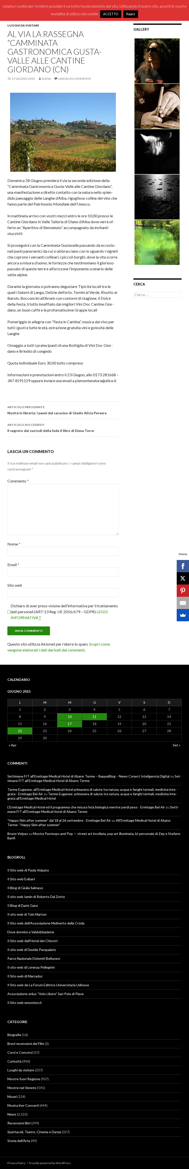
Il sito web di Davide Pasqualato (31, 950)
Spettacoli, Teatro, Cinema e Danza (34, 1132)
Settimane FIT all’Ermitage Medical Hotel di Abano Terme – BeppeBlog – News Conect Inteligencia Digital (88, 776)
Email (13, 564)
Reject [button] (130, 14)
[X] (183, 578)
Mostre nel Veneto (21, 1088)
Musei (12, 1096)
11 (94, 716)
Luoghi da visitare (23, 25)
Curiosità (14, 1061)
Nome (13, 544)
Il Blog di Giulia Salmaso (25, 888)
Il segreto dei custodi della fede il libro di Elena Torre (50, 428)
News (11, 1114)
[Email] (183, 603)
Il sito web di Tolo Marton (27, 914)
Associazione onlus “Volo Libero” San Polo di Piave (45, 994)
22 (20, 731)
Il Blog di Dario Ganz (22, 905)
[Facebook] (183, 566)
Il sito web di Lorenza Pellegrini (31, 967)
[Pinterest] (183, 590)
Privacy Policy (16, 1163)
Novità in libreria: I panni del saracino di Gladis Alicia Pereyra (57, 410)
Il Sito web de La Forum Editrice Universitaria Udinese (48, 985)
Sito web (14, 585)
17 (70, 724)
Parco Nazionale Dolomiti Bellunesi (33, 958)
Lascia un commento (74, 78)
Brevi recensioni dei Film (25, 1043)
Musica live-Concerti (23, 1105)
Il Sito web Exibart (21, 879)
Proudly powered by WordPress (50, 1163)
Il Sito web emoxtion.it (24, 1002)
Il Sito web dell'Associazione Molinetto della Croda (45, 923)
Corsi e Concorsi (20, 1052)
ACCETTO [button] (110, 14)
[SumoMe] (183, 615)
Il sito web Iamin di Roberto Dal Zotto (36, 897)
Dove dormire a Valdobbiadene (30, 932)
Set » (176, 745)
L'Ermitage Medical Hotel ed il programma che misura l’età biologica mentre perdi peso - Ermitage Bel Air (86, 807)
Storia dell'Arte (18, 1141)
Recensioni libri (19, 1123)
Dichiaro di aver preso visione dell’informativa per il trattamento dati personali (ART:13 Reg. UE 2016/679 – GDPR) (64, 611)
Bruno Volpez (17, 833)
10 (70, 716)
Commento (18, 481)
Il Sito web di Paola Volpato (28, 870)
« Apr (12, 745)
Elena (46, 78)
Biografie (14, 1035)
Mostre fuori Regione (23, 1079)
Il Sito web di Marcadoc (25, 976)
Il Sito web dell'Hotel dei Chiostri (32, 941)
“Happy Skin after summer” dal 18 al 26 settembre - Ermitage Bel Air (59, 820)
